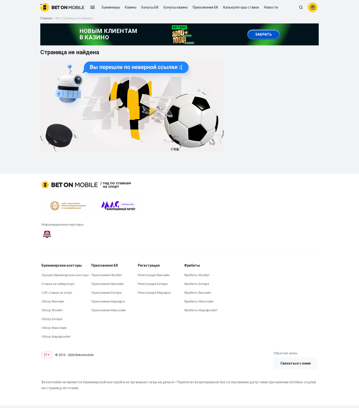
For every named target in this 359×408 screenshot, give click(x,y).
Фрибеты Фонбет (197, 275)
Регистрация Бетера (153, 284)
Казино (131, 7)
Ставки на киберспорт (58, 284)
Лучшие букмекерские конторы (65, 275)
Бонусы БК (150, 7)
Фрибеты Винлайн (197, 292)
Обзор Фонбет (52, 310)
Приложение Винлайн (107, 284)
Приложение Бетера (106, 292)
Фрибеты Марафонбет (201, 310)
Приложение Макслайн (108, 310)
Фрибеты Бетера (196, 284)
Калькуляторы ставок (241, 7)
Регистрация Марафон (154, 292)
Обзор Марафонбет (56, 336)
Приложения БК (205, 7)
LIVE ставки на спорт (57, 292)
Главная (46, 18)
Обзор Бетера (52, 319)
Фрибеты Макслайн (198, 301)
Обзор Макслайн (54, 328)
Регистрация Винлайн (153, 275)
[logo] (62, 7)
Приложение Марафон (108, 301)
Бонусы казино (176, 7)
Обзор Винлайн (53, 301)
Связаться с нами (295, 363)
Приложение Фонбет (106, 275)
